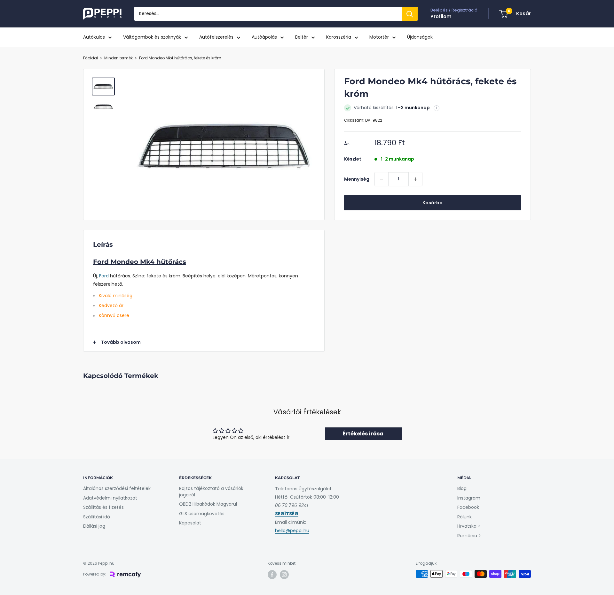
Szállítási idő (96, 517)
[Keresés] (410, 14)
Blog (462, 488)
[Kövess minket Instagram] (284, 574)
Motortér (379, 37)
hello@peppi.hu (292, 530)
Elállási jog (94, 526)
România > (469, 535)
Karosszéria (338, 37)
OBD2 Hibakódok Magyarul (208, 504)
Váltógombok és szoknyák (152, 37)
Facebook (468, 507)
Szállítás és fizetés (103, 507)
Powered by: (94, 574)
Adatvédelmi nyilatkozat (110, 498)
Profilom (441, 16)
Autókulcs (94, 37)
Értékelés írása (363, 433)
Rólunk (464, 517)
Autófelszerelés (216, 37)
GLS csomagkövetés (201, 513)
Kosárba (432, 203)
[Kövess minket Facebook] (272, 574)
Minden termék (118, 58)
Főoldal (90, 58)
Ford (104, 276)
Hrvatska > (468, 526)
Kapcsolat (190, 523)
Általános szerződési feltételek (117, 488)
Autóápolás (264, 37)
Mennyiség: (357, 179)
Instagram (468, 498)
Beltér (301, 37)
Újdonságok (420, 37)
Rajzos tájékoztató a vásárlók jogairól (211, 491)
